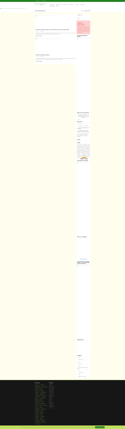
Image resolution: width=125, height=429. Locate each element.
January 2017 (51, 406)
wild (39, 424)
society (41, 419)
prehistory (41, 413)
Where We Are (58, 4)
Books (79, 362)
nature (36, 408)
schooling (42, 417)
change (42, 391)
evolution (40, 400)
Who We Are (52, 4)
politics (36, 413)
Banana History (80, 360)
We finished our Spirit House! (83, 125)
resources (37, 417)
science (36, 419)
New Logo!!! (80, 123)
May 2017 (50, 400)
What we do (65, 4)
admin (37, 31)
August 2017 (51, 397)
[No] (121, 427)
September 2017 (51, 396)
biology (40, 389)
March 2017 (51, 403)
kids (40, 406)
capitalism (37, 391)
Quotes (79, 366)
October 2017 (51, 395)
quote (41, 415)
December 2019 (51, 388)
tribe (36, 424)
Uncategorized (80, 373)
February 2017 (51, 404)
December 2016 (51, 407)
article (36, 389)
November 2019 (51, 389)
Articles (79, 358)
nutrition (41, 408)
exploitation (37, 402)
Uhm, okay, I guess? (100, 427)
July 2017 (50, 399)
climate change (43, 393)
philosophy (37, 411)
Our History (82, 4)
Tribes (79, 371)
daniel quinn (42, 395)
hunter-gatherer (42, 404)
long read (45, 406)
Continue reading (39, 61)
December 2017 (51, 393)
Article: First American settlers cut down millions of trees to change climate (52, 29)
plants (42, 411)
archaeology (44, 387)
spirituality (42, 421)
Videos (79, 375)
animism (42, 385)
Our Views (77, 4)
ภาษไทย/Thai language (82, 377)
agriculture (37, 385)
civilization (37, 393)
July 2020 (50, 385)
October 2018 (51, 392)
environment (43, 398)
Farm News (80, 364)
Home (82, 10)
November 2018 (51, 391)
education (37, 398)
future (42, 402)
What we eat (71, 4)
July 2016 (50, 408)
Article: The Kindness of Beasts (42, 55)
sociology (37, 421)
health (36, 404)
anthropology (37, 387)
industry (36, 406)
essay (36, 400)
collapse (36, 395)
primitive (36, 415)
